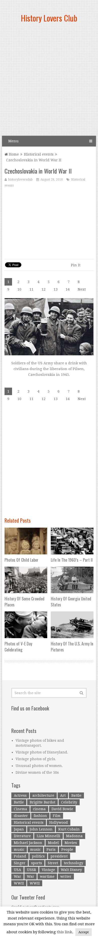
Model (53, 843)
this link (64, 932)
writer (65, 876)
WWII (19, 883)
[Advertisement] (49, 81)
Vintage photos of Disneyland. (42, 752)
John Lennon (41, 829)
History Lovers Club (49, 18)
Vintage (48, 870)
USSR (31, 870)
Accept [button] (83, 932)
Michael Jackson (28, 843)
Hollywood (58, 822)
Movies (71, 843)
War (17, 876)
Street (53, 863)
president (59, 856)
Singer (19, 863)
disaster (21, 816)
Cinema (20, 809)
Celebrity (69, 802)
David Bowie (62, 809)
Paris (51, 849)
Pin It (75, 265)
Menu (13, 141)
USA (17, 870)
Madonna (74, 836)
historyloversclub (20, 179)
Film (57, 816)
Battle (76, 795)
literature (22, 836)
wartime (47, 876)
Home (13, 154)
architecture (43, 795)
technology (73, 863)
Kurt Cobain (69, 829)
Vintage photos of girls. (36, 759)
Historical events (39, 154)
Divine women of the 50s (37, 772)
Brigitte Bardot (42, 802)
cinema (39, 809)
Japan (19, 829)
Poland (20, 856)
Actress (20, 795)
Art (63, 795)
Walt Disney (71, 870)
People (67, 849)
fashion (40, 816)
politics (38, 856)
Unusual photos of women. (39, 766)
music (19, 849)
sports (36, 863)
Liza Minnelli (48, 836)
